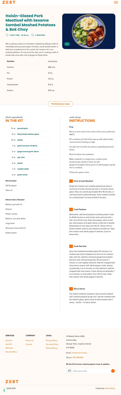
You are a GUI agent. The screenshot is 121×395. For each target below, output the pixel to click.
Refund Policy (51, 348)
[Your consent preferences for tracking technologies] (4, 390)
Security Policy (52, 344)
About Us (29, 340)
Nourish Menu (11, 351)
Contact (29, 344)
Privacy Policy (51, 340)
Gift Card (9, 348)
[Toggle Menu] (116, 2)
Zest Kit (9, 340)
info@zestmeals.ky (79, 352)
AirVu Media (110, 388)
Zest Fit (9, 344)
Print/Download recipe (60, 104)
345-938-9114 (77, 357)
